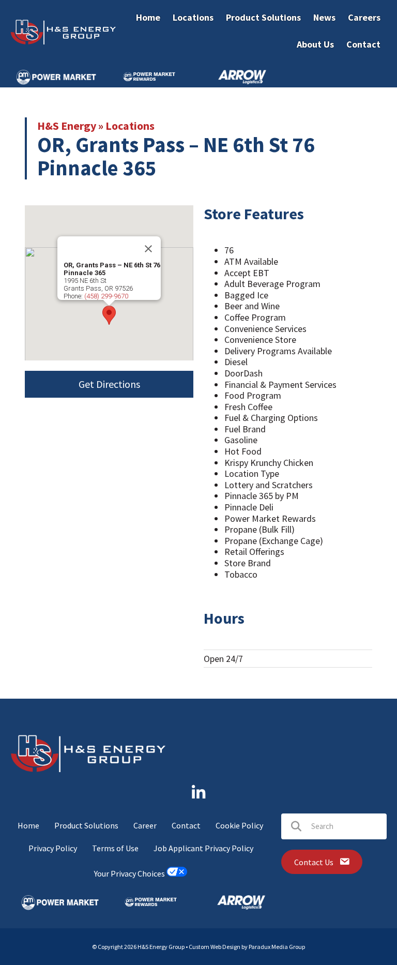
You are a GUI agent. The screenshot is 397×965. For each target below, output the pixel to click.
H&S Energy (66, 125)
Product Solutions (86, 825)
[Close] (148, 248)
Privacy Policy (52, 848)
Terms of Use (115, 848)
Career (145, 825)
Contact (186, 825)
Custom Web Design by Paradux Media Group (247, 947)
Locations (130, 125)
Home (28, 825)
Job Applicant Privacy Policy (203, 848)
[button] (109, 315)
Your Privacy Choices (130, 873)
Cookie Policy (239, 825)
